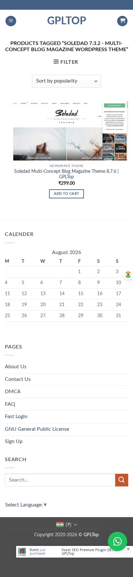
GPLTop (66, 21)
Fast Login (16, 416)
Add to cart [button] (66, 193)
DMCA (13, 391)
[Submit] (121, 480)
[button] (10, 21)
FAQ (10, 404)
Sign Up (14, 441)
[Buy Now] (74, 552)
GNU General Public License (37, 429)
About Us (15, 366)
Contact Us (18, 379)
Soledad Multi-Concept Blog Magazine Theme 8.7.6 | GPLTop (66, 174)
